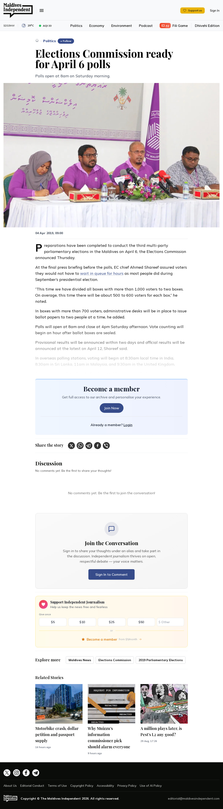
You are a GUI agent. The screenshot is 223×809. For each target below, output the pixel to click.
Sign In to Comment (111, 574)
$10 (82, 622)
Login (127, 425)
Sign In (215, 10)
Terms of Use (57, 786)
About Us (10, 786)
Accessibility (105, 786)
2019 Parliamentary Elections (161, 660)
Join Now (111, 408)
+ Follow (65, 41)
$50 (141, 622)
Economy (96, 25)
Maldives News (80, 660)
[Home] (37, 40)
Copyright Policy (81, 786)
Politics (76, 25)
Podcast (146, 25)
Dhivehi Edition (207, 25)
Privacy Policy (126, 786)
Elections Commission (114, 660)
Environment (121, 25)
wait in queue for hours (101, 273)
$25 (111, 622)
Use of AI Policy (151, 786)
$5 (53, 622)
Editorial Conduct (32, 786)
